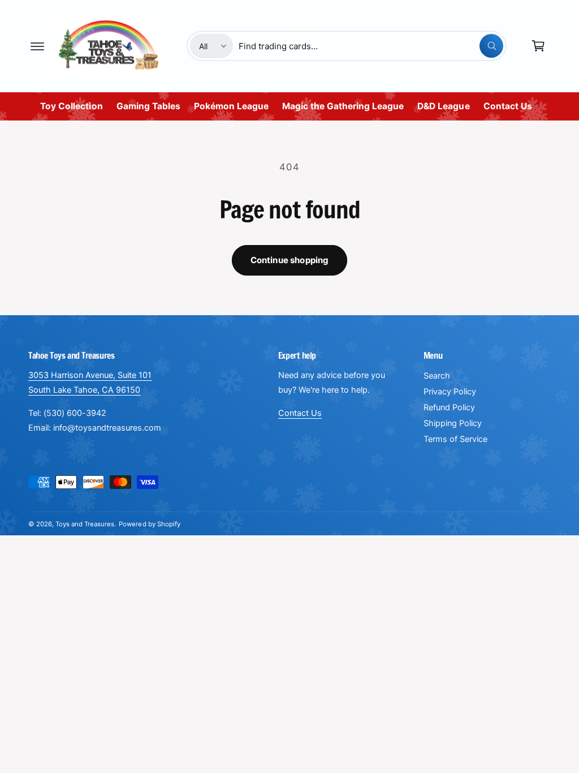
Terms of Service (455, 439)
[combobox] (370, 46)
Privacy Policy (450, 391)
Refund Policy (449, 407)
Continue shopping (289, 260)
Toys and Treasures (84, 524)
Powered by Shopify (149, 524)
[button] (37, 46)
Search (437, 376)
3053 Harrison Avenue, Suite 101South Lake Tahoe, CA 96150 (90, 382)
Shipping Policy (453, 423)
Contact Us (300, 413)
